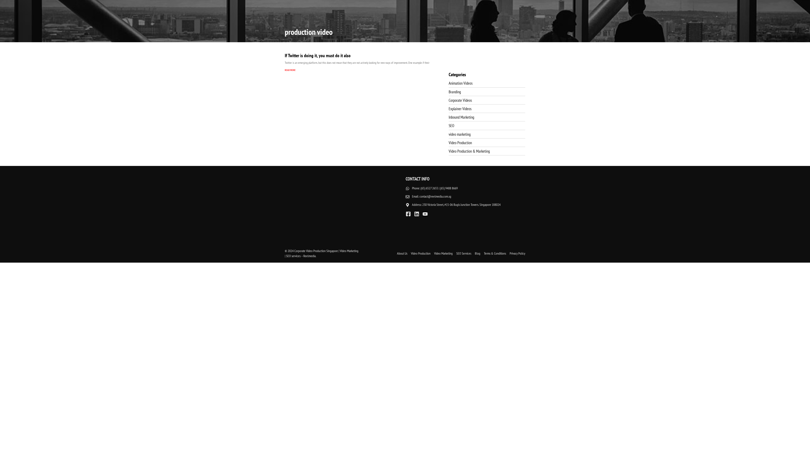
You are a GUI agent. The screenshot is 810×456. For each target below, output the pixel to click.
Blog (477, 253)
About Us (402, 253)
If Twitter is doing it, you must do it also (318, 55)
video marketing (460, 134)
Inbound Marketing (461, 117)
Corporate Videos (460, 100)
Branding (455, 91)
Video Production (460, 142)
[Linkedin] (416, 214)
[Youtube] (425, 214)
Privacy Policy (517, 253)
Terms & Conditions (495, 253)
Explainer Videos (460, 108)
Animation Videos (460, 83)
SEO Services (463, 253)
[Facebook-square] (408, 214)
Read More (290, 70)
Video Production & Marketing (469, 151)
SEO (451, 125)
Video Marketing (443, 253)
